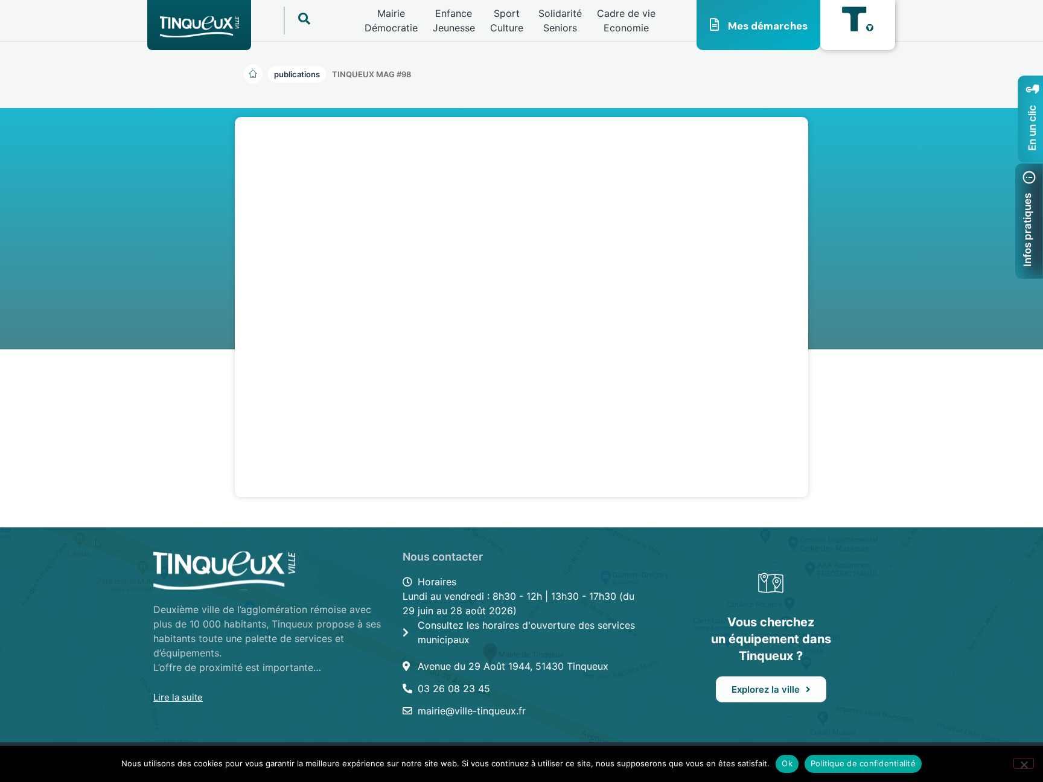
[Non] (1023, 763)
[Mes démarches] (715, 25)
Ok (787, 763)
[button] (371, 74)
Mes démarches (768, 26)
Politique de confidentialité (863, 763)
